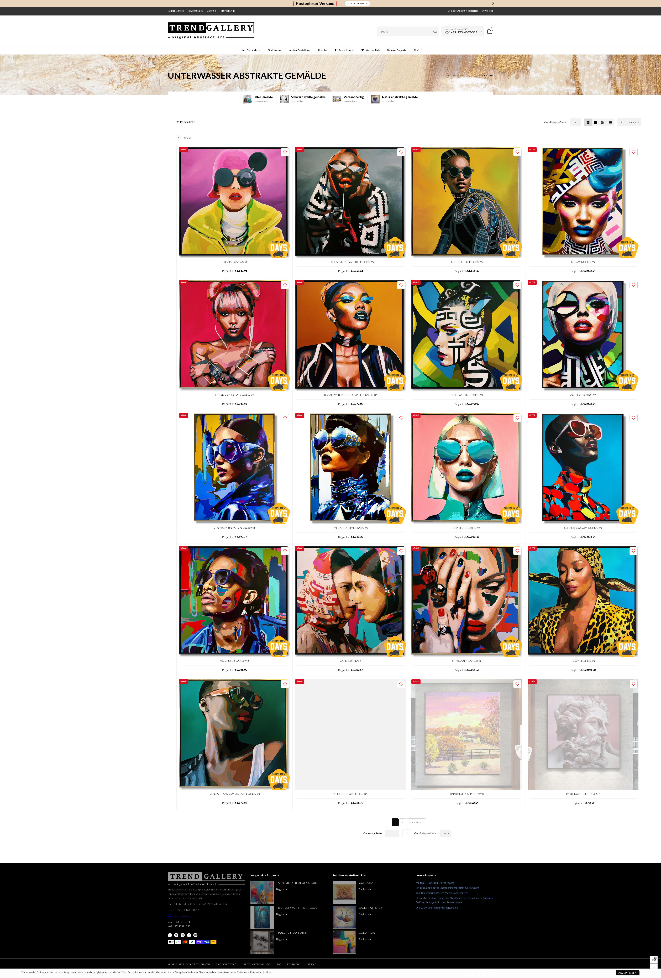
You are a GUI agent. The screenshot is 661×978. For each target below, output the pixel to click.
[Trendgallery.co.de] (211, 30)
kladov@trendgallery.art (180, 916)
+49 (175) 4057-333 (464, 32)
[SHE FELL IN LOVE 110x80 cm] (350, 734)
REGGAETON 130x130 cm (234, 660)
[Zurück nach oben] (654, 967)
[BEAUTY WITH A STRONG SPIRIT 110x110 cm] (350, 335)
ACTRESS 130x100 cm (583, 394)
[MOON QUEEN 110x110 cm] (466, 202)
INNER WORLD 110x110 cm (467, 394)
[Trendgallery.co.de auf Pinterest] (183, 935)
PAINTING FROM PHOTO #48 (467, 793)
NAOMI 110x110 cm (583, 660)
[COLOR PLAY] (344, 942)
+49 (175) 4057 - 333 (179, 926)
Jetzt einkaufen (357, 3)
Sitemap (311, 964)
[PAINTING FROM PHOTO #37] (583, 734)
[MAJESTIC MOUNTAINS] (262, 942)
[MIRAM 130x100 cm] (583, 202)
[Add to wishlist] (285, 152)
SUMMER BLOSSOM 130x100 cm (583, 527)
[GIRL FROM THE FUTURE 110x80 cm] (234, 468)
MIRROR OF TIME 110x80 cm (351, 527)
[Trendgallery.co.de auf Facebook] (170, 935)
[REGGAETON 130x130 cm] (234, 601)
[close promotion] (493, 3)
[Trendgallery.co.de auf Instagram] (189, 935)
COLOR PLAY (367, 932)
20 (575, 122)
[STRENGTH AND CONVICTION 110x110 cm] (234, 734)
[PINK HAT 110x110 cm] (234, 202)
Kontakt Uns (294, 964)
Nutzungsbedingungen (257, 964)
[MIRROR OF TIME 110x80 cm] (350, 468)
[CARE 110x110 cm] (350, 601)
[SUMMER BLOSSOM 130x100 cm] (583, 468)
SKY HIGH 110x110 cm (467, 527)
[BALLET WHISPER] (344, 917)
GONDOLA (366, 882)
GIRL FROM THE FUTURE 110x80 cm (234, 527)
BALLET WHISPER (370, 907)
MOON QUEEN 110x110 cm (467, 261)
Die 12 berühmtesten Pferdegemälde (437, 907)
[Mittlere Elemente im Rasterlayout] (588, 122)
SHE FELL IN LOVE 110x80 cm (350, 793)
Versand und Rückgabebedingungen (189, 964)
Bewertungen (195, 11)
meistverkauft (628, 122)
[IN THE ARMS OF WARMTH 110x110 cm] (350, 202)
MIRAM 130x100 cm (583, 261)
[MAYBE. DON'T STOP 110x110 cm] (234, 335)
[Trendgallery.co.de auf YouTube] (195, 935)
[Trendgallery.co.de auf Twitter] (176, 935)
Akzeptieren (627, 972)
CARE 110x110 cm (350, 660)
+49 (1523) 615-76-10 (179, 922)
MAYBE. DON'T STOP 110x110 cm (234, 394)
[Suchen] (435, 31)
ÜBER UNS (211, 11)
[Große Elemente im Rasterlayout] (595, 122)
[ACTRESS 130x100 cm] (583, 335)
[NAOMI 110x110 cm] (583, 601)
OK (406, 833)
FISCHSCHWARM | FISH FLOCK (296, 907)
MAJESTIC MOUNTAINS (291, 932)
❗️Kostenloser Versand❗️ (315, 3)
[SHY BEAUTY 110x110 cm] (466, 601)
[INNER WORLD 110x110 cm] (466, 335)
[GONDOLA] (344, 892)
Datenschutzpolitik (227, 964)
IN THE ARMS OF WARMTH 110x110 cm (351, 261)
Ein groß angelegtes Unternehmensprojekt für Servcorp (447, 887)
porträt (186, 137)
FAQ (279, 964)
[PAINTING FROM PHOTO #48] (466, 734)
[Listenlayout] (610, 122)
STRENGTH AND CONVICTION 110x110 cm (234, 793)
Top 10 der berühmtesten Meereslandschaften (442, 892)
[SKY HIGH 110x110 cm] (466, 468)
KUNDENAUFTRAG (176, 11)
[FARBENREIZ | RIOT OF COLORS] (262, 892)
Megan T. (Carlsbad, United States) (435, 882)
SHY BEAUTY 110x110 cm (466, 660)
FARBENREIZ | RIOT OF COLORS (296, 882)
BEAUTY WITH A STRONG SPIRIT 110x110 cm (350, 394)
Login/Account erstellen (464, 11)
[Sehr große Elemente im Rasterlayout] (602, 122)
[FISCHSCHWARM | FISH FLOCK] (262, 917)
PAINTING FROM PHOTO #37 (583, 793)
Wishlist (489, 11)
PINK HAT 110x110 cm (235, 261)
